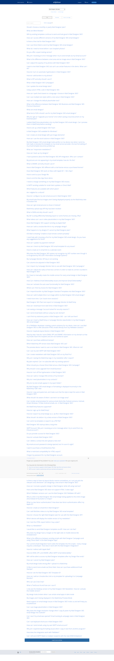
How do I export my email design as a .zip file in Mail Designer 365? (50, 414)
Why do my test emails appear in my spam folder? (44, 383)
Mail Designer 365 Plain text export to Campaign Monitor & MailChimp (51, 302)
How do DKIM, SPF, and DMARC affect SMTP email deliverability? (49, 553)
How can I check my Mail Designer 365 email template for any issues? (51, 246)
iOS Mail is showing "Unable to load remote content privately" (48, 234)
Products (30, 2)
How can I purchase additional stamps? (40, 340)
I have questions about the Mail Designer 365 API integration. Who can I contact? (55, 157)
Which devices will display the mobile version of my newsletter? (48, 518)
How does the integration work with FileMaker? (43, 632)
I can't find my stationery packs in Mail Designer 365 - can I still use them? (52, 316)
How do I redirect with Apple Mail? (38, 549)
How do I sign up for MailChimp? (38, 410)
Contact (88, 652)
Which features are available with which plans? (43, 189)
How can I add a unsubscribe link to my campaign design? (47, 226)
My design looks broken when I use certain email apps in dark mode (50, 594)
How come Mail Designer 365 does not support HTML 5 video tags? (50, 490)
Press (81, 652)
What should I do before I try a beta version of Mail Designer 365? (49, 417)
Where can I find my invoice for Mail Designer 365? (44, 288)
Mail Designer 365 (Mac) (31, 458)
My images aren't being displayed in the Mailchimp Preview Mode (50, 598)
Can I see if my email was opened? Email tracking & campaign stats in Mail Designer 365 (56, 617)
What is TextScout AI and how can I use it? (41, 585)
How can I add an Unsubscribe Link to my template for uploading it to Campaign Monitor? (55, 577)
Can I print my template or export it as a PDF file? (44, 421)
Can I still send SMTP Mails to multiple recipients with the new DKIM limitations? (54, 636)
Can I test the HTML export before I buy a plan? (43, 522)
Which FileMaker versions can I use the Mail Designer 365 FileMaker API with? (54, 493)
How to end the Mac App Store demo (40, 178)
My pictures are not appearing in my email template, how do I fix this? (51, 160)
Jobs (78, 652)
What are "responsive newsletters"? (39, 149)
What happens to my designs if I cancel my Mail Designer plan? (48, 230)
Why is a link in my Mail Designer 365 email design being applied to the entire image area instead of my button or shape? (56, 498)
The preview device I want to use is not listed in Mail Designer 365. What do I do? (55, 347)
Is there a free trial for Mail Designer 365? (41, 41)
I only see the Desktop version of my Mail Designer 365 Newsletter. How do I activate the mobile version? (56, 590)
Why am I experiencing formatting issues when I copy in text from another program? (56, 629)
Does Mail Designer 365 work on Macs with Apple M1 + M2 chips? (50, 171)
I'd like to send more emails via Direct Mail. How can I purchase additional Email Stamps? (54, 568)
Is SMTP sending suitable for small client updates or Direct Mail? (49, 185)
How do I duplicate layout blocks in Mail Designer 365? (46, 331)
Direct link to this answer (75, 473)
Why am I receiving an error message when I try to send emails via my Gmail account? (56, 56)
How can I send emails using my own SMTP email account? (47, 625)
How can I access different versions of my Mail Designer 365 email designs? (53, 38)
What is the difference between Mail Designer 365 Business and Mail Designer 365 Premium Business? (55, 105)
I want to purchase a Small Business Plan (41, 448)
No (42, 473)
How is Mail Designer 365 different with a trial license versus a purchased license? (55, 167)
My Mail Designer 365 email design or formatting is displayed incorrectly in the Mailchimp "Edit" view (54, 387)
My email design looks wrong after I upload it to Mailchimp (47, 564)
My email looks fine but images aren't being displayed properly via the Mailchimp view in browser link (56, 200)
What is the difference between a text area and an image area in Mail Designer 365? (56, 59)
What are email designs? (35, 110)
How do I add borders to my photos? (39, 75)
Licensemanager (60, 11)
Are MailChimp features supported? (39, 407)
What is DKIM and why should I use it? (40, 212)
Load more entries (57, 640)
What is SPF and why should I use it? (39, 79)
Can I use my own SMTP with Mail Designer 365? (43, 351)
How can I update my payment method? (41, 243)
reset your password (60, 461)
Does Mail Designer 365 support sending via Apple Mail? (46, 223)
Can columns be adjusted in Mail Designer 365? (43, 262)
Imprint (92, 652)
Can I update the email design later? (39, 86)
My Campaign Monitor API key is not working (42, 259)
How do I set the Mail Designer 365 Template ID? (44, 573)
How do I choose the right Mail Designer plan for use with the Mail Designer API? (55, 515)
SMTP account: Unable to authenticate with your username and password (46, 469)
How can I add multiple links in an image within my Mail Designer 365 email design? (56, 295)
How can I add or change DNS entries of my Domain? (45, 376)
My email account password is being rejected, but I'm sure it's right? (50, 444)
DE (20, 652)
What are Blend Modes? (35, 31)
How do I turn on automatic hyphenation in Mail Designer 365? (49, 72)
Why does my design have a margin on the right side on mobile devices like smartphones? (53, 534)
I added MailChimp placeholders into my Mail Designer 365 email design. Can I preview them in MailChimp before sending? (57, 123)
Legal (84, 652)
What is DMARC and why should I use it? (41, 164)
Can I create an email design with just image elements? (46, 135)
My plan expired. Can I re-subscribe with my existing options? (48, 361)
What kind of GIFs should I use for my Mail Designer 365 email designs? (51, 113)
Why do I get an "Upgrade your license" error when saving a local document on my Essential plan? (55, 118)
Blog (75, 652)
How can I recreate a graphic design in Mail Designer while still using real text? (54, 486)
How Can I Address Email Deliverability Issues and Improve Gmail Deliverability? (54, 281)
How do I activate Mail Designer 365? (39, 437)
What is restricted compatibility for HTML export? (44, 451)
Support (79, 2)
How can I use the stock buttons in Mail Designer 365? (46, 138)
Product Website (53, 11)
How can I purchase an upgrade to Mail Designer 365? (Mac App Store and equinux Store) (50, 467)
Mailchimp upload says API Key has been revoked (44, 209)
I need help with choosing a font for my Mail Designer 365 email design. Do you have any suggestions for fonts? (56, 238)
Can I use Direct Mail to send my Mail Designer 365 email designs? (50, 45)
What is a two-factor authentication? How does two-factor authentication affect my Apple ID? (55, 503)
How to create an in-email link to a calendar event (44, 250)
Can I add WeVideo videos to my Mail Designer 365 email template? (50, 511)
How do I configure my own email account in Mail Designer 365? (49, 196)
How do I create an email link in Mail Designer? (43, 508)
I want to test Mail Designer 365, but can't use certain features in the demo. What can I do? (57, 67)
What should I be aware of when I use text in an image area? (48, 397)
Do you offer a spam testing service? (39, 52)
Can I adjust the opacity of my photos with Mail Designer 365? (48, 63)
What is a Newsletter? (34, 526)
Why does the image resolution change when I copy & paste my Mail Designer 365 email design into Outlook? (55, 611)
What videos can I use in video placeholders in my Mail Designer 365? (51, 219)
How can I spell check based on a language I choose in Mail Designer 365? (52, 93)
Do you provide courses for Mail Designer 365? (43, 434)
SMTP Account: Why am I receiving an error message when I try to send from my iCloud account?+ (55, 429)
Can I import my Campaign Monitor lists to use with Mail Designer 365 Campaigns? (55, 266)
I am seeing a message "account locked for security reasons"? (48, 309)
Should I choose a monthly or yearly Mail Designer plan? (46, 27)
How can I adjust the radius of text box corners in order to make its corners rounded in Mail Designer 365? (57, 271)
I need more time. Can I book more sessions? (42, 298)
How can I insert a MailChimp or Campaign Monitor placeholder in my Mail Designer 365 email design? (56, 321)
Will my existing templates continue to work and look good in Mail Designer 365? (55, 34)
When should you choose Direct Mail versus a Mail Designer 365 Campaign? (53, 365)
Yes (39, 473)
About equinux (20, 2)
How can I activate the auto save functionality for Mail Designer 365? (50, 284)
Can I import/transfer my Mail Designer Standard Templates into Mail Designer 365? (56, 291)
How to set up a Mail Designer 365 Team (41, 128)
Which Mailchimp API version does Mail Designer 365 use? (47, 344)
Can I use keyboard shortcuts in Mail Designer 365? (45, 622)
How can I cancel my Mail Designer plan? (41, 560)
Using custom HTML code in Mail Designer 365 (43, 90)
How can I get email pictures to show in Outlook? (44, 205)
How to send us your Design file (38, 174)
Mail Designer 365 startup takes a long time (42, 424)
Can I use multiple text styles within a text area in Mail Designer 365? (50, 97)
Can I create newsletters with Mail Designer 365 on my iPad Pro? (49, 354)
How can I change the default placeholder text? (43, 100)
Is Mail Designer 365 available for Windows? (42, 131)
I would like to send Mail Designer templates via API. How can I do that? (51, 529)
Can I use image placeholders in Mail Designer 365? (45, 607)
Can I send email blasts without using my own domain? (46, 313)
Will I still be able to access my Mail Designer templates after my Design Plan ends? (55, 556)
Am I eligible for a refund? (35, 192)
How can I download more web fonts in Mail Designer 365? (47, 306)
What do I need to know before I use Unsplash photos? (46, 48)
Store (87, 2)
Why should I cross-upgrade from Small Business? (44, 369)
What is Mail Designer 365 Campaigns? (40, 83)
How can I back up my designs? (37, 153)
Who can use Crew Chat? (35, 582)
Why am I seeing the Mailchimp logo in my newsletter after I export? (50, 358)
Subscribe (53, 651)
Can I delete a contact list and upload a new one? (44, 441)
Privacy (95, 652)
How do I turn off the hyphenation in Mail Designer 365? (46, 372)
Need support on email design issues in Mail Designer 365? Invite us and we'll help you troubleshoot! (57, 602)
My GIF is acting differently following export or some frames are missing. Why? (54, 216)
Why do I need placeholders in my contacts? (42, 379)
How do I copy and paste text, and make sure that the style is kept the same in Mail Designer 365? (56, 393)
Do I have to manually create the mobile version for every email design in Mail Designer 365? (57, 276)
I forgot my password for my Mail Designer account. (45, 455)
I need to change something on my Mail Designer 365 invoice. (48, 182)
